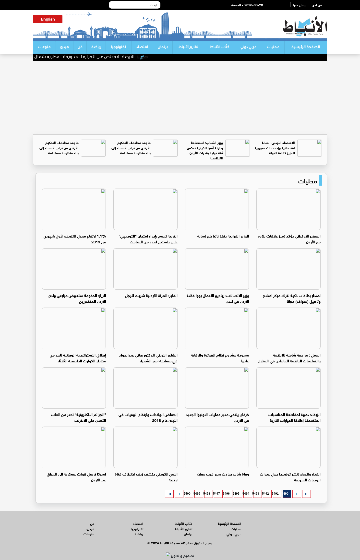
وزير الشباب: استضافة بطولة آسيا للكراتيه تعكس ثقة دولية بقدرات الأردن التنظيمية (205, 150)
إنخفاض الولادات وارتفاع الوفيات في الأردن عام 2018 (148, 417)
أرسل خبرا (300, 4)
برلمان (163, 47)
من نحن (317, 4)
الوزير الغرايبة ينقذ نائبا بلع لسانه (223, 235)
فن (80, 47)
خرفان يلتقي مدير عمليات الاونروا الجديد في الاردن (217, 417)
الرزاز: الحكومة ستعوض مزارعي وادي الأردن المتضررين (77, 298)
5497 (217, 493)
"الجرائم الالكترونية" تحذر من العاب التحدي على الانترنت (78, 417)
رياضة (96, 47)
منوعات (44, 47)
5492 (266, 493)
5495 (237, 493)
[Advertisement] (180, 97)
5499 (197, 493)
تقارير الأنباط (188, 47)
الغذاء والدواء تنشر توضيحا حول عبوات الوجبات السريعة (290, 476)
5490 (285, 493)
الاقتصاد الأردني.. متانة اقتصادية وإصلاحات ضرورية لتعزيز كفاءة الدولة (275, 147)
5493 (256, 493)
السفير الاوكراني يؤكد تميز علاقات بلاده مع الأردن (289, 238)
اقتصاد (142, 47)
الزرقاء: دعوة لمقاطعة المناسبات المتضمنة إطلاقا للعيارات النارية (294, 417)
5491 (276, 493)
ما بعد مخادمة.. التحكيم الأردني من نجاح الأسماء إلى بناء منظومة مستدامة (131, 147)
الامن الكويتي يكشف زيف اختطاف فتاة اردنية (146, 476)
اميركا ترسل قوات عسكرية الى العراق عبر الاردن (76, 476)
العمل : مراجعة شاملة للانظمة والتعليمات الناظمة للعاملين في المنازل (289, 357)
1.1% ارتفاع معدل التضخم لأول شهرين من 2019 (75, 238)
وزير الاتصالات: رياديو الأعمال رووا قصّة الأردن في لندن (218, 298)
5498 (207, 493)
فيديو (64, 47)
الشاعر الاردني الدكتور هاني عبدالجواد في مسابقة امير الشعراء (148, 357)
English (48, 19)
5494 (246, 493)
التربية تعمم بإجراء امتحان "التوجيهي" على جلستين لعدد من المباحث (148, 238)
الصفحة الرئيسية (305, 47)
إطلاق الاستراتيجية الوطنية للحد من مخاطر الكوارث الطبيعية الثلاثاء (78, 357)
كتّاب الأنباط (219, 47)
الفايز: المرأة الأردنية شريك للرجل (151, 295)
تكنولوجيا (118, 47)
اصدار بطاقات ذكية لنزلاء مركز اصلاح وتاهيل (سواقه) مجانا (292, 298)
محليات (273, 47)
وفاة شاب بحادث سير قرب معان (223, 473)
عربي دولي (248, 47)
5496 (227, 493)
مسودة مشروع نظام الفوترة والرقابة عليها (220, 357)
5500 (188, 493)
